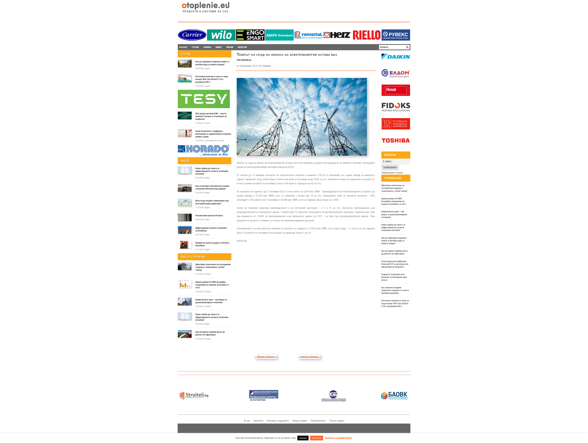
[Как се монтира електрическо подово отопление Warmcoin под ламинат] (185, 188)
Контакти (258, 420)
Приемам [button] (303, 438)
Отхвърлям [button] (316, 438)
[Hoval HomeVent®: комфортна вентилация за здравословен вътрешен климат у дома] (185, 133)
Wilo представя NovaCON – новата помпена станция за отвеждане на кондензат (211, 116)
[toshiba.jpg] (396, 145)
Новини (208, 274)
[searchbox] (394, 47)
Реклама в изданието (278, 420)
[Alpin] (396, 128)
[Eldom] (396, 78)
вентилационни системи (214, 141)
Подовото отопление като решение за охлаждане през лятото (394, 277)
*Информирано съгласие (392, 172)
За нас (247, 420)
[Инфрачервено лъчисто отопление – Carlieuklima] (185, 230)
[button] (407, 47)
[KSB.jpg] (333, 400)
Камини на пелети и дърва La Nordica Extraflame (212, 244)
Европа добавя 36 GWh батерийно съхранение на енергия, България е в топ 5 (212, 285)
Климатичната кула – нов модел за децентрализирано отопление (211, 301)
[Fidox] (395, 112)
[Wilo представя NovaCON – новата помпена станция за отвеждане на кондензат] (185, 115)
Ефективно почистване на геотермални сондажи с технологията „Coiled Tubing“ (213, 267)
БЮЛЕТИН (242, 47)
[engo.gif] (250, 39)
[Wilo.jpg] (221, 39)
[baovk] (394, 400)
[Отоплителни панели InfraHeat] (185, 217)
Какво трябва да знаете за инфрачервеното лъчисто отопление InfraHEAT (211, 171)
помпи (207, 68)
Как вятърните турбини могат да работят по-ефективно (210, 333)
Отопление (245, 65)
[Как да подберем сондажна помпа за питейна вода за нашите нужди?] (185, 63)
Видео (207, 178)
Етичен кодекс (336, 420)
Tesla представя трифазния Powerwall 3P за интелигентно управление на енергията (394, 264)
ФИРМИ (229, 47)
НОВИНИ (207, 47)
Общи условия (299, 420)
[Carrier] (192, 39)
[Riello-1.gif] (366, 39)
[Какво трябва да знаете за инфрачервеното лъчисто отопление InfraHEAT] (185, 170)
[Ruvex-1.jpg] (396, 39)
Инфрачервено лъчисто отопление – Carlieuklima (211, 229)
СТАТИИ (195, 47)
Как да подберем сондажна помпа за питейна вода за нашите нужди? (212, 63)
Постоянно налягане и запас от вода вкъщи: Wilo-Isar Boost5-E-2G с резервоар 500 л (211, 79)
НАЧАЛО (183, 47)
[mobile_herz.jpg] (337, 39)
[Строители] (193, 400)
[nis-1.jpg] (263, 400)
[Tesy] (204, 107)
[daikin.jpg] (396, 62)
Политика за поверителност (338, 438)
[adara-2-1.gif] (279, 39)
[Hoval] (396, 95)
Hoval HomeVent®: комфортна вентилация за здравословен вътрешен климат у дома (213, 134)
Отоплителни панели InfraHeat (209, 215)
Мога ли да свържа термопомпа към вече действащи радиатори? (212, 202)
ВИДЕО (219, 47)
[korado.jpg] (204, 155)
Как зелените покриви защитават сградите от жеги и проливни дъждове (395, 290)
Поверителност (318, 420)
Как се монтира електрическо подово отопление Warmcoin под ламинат (212, 187)
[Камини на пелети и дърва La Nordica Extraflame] (185, 245)
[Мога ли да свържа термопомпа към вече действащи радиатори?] (185, 202)
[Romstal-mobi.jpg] (308, 39)
